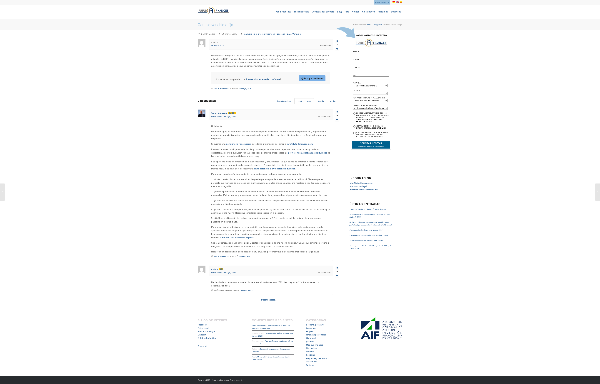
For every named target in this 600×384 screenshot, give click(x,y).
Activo (333, 101)
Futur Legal (203, 328)
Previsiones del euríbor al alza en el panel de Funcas (369, 235)
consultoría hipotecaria (238, 144)
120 (221, 269)
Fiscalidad (311, 338)
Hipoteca (270, 34)
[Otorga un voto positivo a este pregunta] (337, 41)
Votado (321, 101)
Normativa (311, 348)
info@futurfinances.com (300, 144)
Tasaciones (311, 361)
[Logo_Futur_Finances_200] (213, 12)
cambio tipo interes (254, 34)
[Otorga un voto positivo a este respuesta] (337, 112)
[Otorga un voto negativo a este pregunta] (337, 49)
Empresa (310, 331)
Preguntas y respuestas (317, 358)
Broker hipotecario (315, 324)
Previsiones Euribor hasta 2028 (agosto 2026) (366, 230)
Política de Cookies (207, 338)
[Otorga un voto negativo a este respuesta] (337, 120)
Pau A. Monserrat (258, 325)
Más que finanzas (314, 344)
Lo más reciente (304, 101)
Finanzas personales (316, 334)
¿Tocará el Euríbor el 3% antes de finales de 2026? (368, 209)
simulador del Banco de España (237, 237)
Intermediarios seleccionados (364, 189)
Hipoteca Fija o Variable (288, 34)
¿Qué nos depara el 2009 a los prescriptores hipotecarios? (271, 326)
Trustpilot (202, 346)
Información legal (358, 186)
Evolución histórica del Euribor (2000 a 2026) (366, 240)
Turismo (310, 365)
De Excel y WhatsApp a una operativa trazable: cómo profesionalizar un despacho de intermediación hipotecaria (371, 223)
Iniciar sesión (268, 299)
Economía (311, 328)
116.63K (232, 113)
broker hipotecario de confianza (263, 79)
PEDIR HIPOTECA (382, 2)
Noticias (310, 351)
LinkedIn (202, 334)
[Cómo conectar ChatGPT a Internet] (2, 192)
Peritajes (310, 354)
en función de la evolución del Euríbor (274, 168)
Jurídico (310, 341)
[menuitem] (381, 2)
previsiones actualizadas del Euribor (307, 153)
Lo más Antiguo (284, 101)
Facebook (202, 324)
